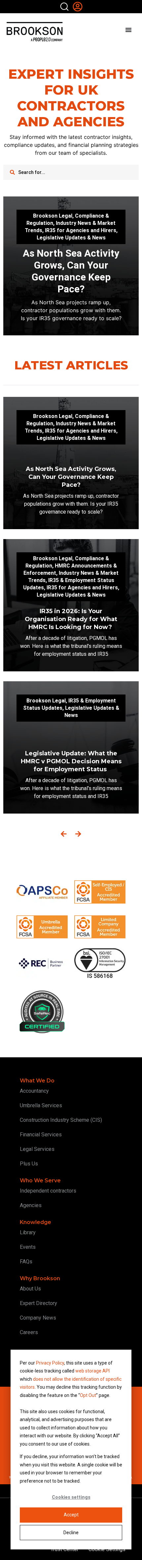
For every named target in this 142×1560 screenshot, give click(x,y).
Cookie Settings (107, 1549)
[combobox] (71, 172)
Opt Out (88, 1395)
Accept (71, 1514)
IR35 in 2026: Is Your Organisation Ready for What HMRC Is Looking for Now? (71, 619)
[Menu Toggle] (128, 29)
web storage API (92, 1370)
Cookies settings (71, 1497)
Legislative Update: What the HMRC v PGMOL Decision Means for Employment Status (71, 761)
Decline (71, 1532)
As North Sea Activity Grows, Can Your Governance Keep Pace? (71, 271)
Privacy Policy (50, 1363)
